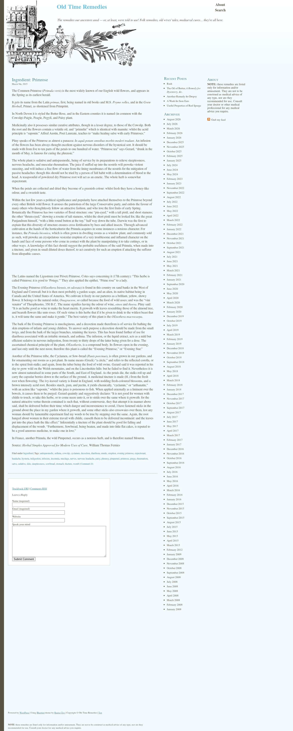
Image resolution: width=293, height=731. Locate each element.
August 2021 (174, 252)
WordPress (24, 712)
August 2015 (174, 522)
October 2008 (174, 568)
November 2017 (175, 398)
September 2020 (175, 284)
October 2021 (174, 243)
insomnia (55, 458)
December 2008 (175, 559)
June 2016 (172, 476)
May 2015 (172, 536)
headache (16, 458)
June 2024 (172, 169)
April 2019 (173, 330)
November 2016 (175, 453)
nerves (73, 458)
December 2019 (175, 316)
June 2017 (172, 421)
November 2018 (175, 353)
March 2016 (173, 490)
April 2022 (173, 215)
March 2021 (173, 270)
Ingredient (28, 453)
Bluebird (41, 712)
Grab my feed (218, 119)
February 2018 (175, 385)
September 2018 (175, 362)
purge (133, 458)
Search (220, 10)
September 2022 (175, 192)
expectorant (140, 453)
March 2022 (173, 220)
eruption (112, 453)
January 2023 (174, 183)
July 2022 (172, 201)
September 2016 (175, 462)
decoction (85, 453)
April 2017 (173, 430)
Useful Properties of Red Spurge (184, 105)
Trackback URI (20, 488)
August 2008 (174, 577)
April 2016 (173, 485)
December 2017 (175, 394)
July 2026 (172, 124)
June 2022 (172, 206)
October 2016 (174, 458)
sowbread (50, 463)
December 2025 (175, 142)
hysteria (25, 458)
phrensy (105, 458)
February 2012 (175, 549)
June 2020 (172, 288)
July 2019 (172, 325)
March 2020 (173, 302)
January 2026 (174, 137)
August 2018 (174, 366)
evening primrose (125, 453)
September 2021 (175, 247)
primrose (125, 458)
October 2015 (174, 513)
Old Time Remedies (82, 6)
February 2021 (175, 275)
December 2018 (175, 348)
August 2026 (174, 119)
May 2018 (172, 371)
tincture (68, 463)
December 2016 (175, 449)
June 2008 (172, 586)
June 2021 (172, 261)
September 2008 (175, 572)
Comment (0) (87, 463)
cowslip (66, 453)
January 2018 (174, 389)
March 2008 (173, 600)
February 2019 (175, 339)
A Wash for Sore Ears (178, 101)
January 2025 (174, 160)
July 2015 (172, 527)
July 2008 (172, 581)
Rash (169, 83)
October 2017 (174, 403)
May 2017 (172, 426)
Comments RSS (38, 488)
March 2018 (173, 380)
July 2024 (172, 165)
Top (100, 712)
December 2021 (175, 234)
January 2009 (174, 554)
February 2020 (175, 307)
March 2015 (173, 545)
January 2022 (174, 229)
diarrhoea (95, 453)
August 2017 (174, 412)
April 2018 (173, 375)
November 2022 (175, 188)
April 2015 (173, 540)
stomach (60, 463)
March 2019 (173, 334)
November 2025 (175, 147)
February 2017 (175, 440)
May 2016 (172, 481)
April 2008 (173, 595)
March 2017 (173, 435)
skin (29, 463)
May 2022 (172, 211)
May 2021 (172, 266)
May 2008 (172, 591)
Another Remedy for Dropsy (182, 96)
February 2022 (175, 224)
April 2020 (173, 298)
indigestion (35, 458)
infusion (46, 458)
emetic (104, 453)
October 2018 (174, 357)
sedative (22, 463)
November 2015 (175, 508)
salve (14, 463)
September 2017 (175, 407)
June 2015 (172, 531)
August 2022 (174, 197)
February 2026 (175, 133)
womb (76, 463)
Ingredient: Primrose (30, 79)
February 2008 (175, 604)
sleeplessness (38, 463)
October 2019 (174, 320)
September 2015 (175, 517)
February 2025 (175, 156)
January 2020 (174, 311)
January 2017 (174, 444)
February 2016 (175, 494)
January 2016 (174, 499)
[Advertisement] (82, 265)
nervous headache (86, 458)
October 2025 (174, 151)
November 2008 (175, 563)
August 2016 (174, 467)
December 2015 (175, 504)
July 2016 (172, 472)
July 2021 (172, 256)
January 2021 (174, 279)
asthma (58, 453)
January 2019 (174, 343)
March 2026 (173, 128)
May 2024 (172, 174)
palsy (97, 458)
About (220, 4)
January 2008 (174, 609)
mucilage (65, 458)
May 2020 (172, 293)
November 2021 (175, 238)
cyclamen (75, 453)
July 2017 (172, 417)
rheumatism (142, 458)
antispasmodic (46, 453)
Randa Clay (59, 712)
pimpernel (114, 458)
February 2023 (175, 179)
